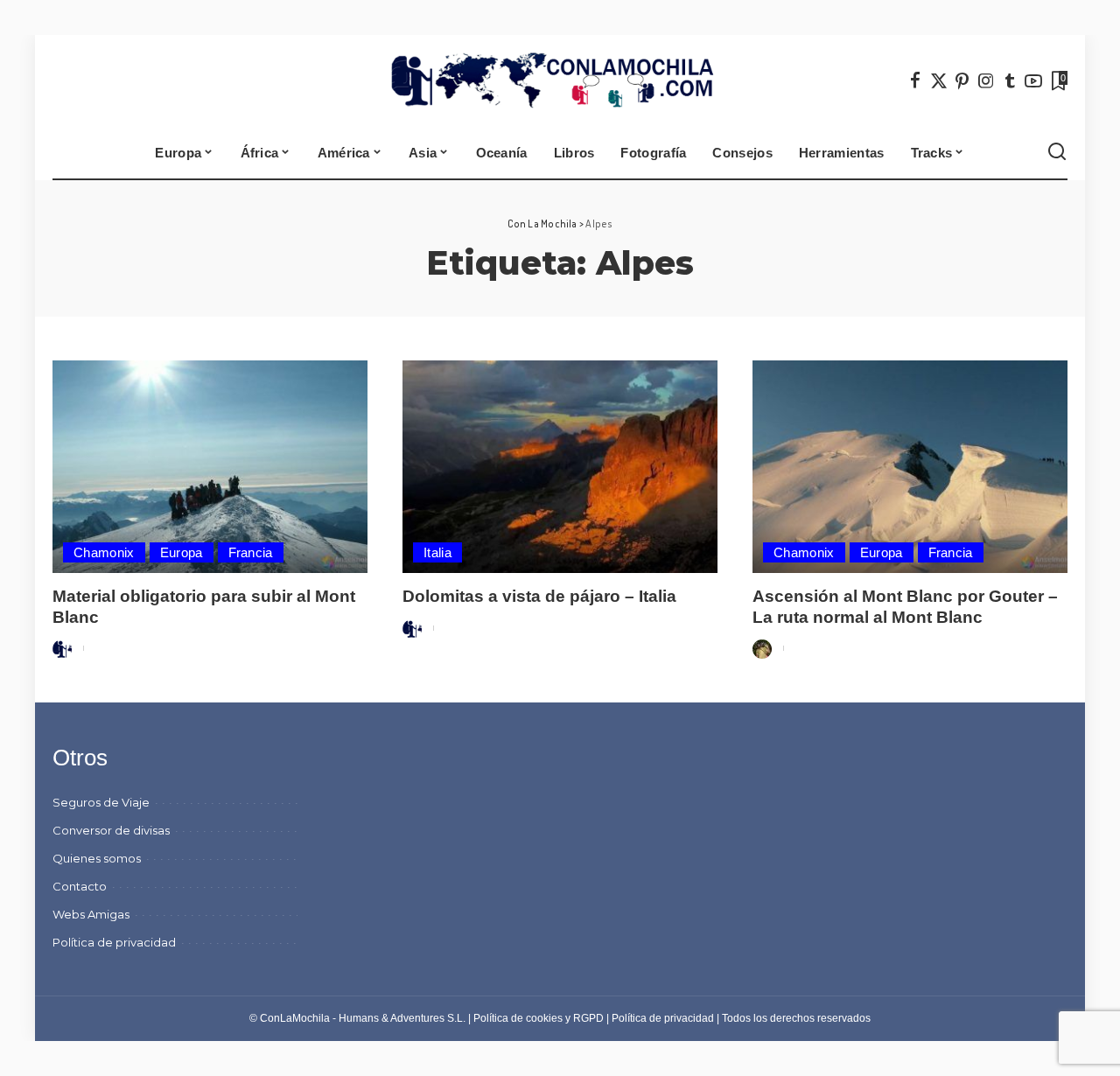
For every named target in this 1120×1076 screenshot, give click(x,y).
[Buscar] (1057, 152)
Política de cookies (518, 1018)
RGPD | (592, 1018)
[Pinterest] (962, 80)
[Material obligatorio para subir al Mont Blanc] (210, 466)
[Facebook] (915, 80)
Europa (181, 552)
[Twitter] (939, 80)
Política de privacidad (663, 1018)
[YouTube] (1033, 80)
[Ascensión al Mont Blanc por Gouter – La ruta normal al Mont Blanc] (910, 466)
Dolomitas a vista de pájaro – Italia (539, 596)
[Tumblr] (1009, 80)
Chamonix (104, 552)
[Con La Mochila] (560, 80)
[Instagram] (986, 80)
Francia (250, 552)
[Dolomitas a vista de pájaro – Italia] (560, 466)
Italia (438, 552)
